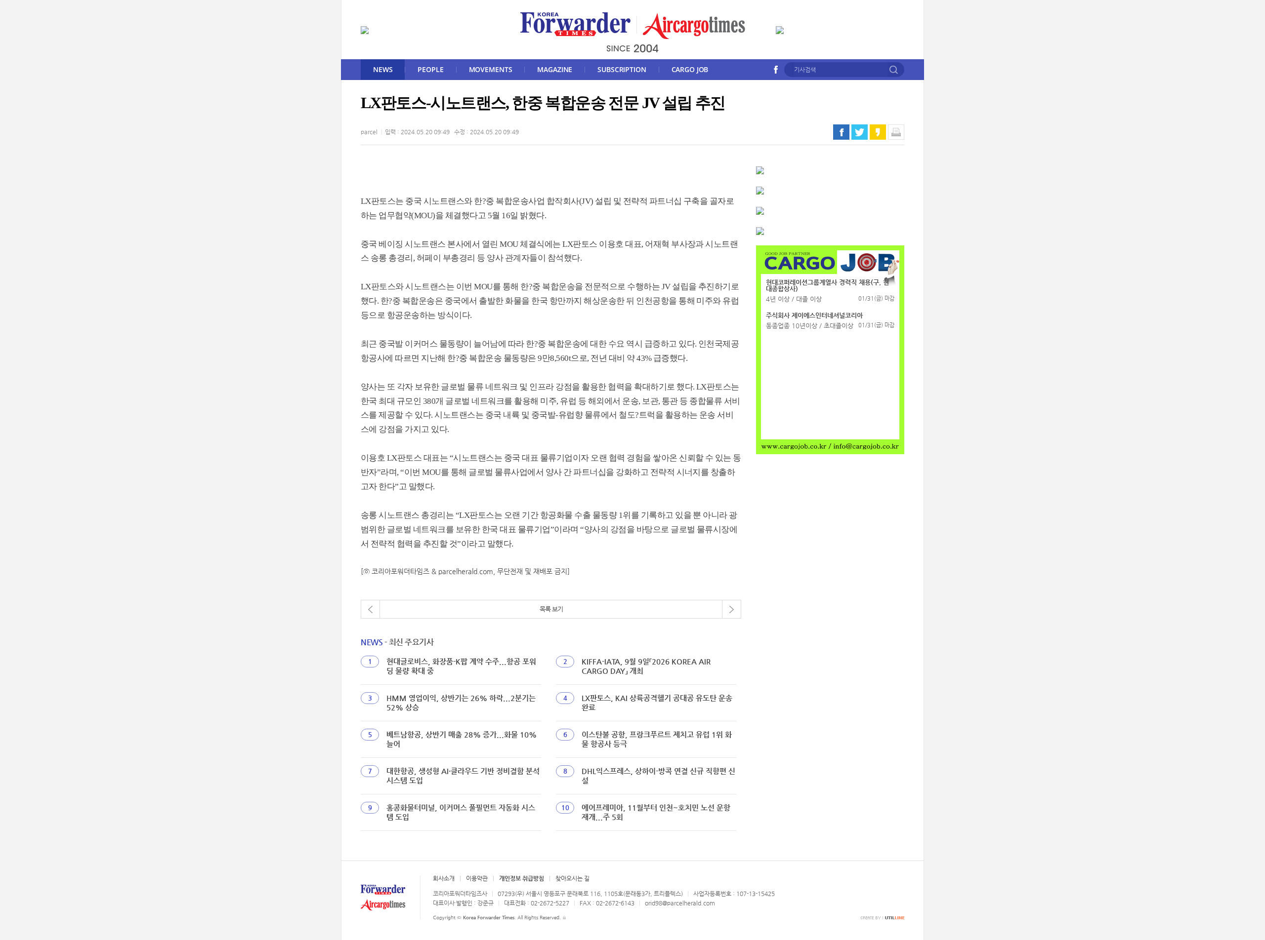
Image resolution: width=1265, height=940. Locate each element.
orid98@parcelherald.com (680, 903)
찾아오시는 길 (572, 878)
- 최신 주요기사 (397, 642)
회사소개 (444, 878)
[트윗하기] (859, 132)
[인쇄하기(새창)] (896, 132)
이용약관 (477, 878)
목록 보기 (551, 609)
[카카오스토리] (878, 132)
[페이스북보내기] (841, 132)
